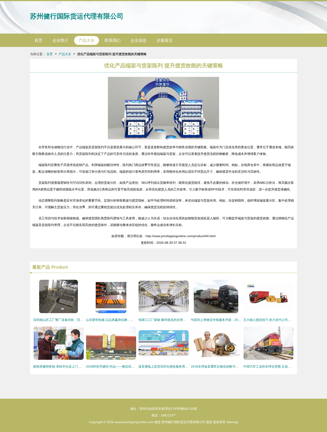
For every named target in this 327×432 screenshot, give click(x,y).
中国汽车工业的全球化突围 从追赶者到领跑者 (275, 366)
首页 (38, 40)
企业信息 (139, 40)
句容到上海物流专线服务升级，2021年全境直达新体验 (228, 320)
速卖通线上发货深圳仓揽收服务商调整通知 (168, 366)
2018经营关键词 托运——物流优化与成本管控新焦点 (122, 366)
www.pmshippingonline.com (134, 422)
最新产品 (41, 267)
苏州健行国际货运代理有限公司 (76, 16)
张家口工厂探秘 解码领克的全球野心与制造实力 (171, 320)
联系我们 (113, 40)
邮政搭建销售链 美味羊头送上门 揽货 (59, 366)
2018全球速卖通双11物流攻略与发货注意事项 (222, 366)
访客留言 (165, 40)
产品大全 (87, 40)
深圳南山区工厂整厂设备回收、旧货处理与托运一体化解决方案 (77, 320)
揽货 (157, 422)
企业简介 (60, 40)
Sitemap (232, 422)
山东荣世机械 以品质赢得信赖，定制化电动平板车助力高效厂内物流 (133, 320)
